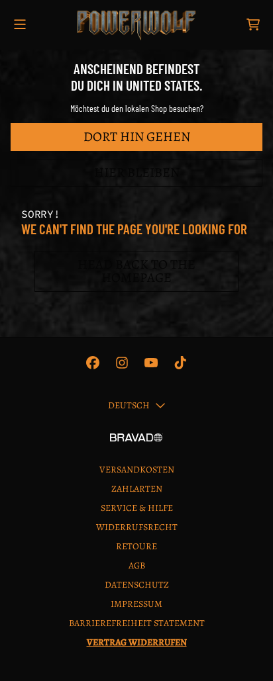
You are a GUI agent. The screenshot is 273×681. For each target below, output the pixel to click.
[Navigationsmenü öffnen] (19, 24)
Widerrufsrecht (137, 527)
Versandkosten (136, 469)
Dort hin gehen (136, 137)
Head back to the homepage (136, 271)
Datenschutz (137, 584)
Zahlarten (136, 488)
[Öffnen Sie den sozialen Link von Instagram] (121, 362)
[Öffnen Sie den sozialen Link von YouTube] (151, 362)
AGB (137, 565)
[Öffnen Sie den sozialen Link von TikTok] (180, 362)
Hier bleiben (137, 172)
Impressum (136, 604)
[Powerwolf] (136, 24)
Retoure (136, 546)
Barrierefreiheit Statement (137, 623)
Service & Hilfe (137, 508)
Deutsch (129, 405)
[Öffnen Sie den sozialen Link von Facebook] (92, 362)
